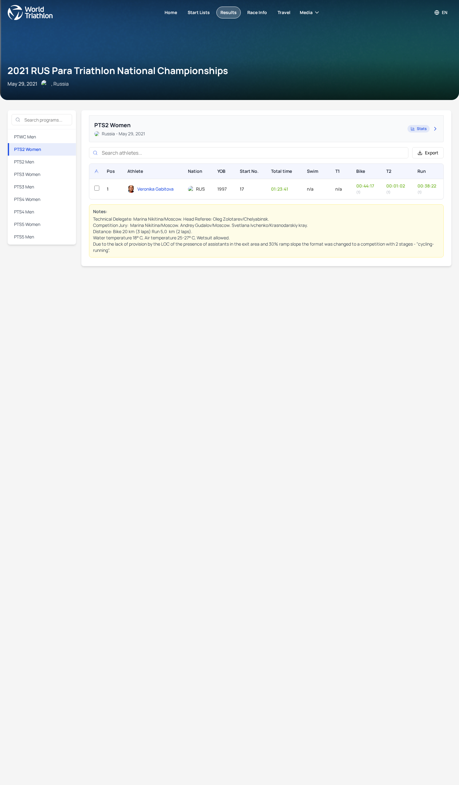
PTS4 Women (27, 199)
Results (228, 12)
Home (171, 12)
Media (306, 12)
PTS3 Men (24, 187)
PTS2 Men (24, 162)
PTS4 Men (24, 212)
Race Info (257, 12)
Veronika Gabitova (155, 189)
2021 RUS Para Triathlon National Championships (117, 70)
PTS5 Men (24, 237)
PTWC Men (25, 137)
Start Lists (199, 12)
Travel (284, 12)
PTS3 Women (27, 174)
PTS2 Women (27, 149)
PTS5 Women (27, 224)
